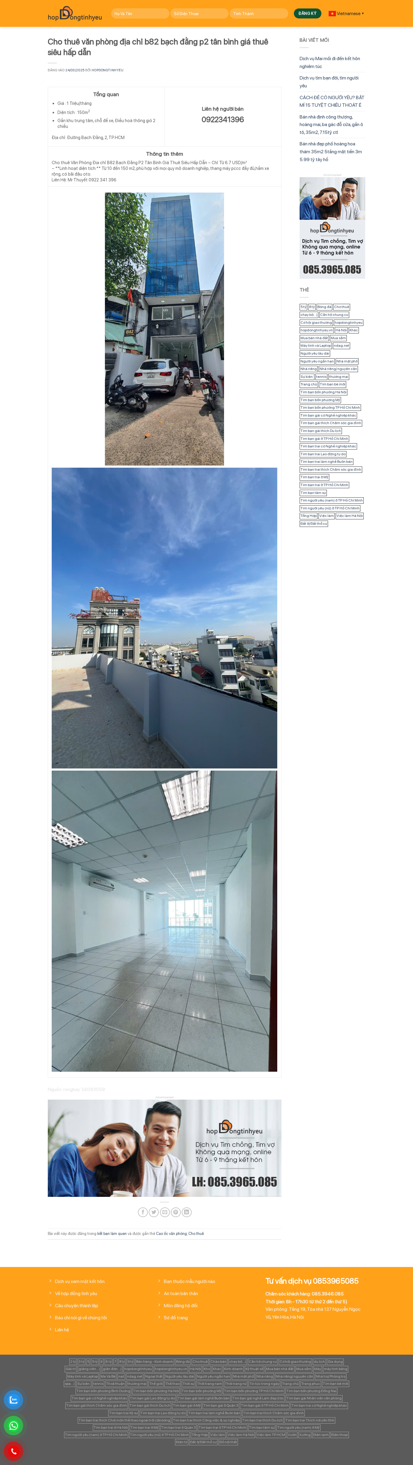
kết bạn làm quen (112, 1233)
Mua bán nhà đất (314, 338)
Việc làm (326, 516)
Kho (207, 1369)
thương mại (338, 377)
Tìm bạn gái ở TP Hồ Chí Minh (324, 439)
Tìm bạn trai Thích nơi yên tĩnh (309, 1420)
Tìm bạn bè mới (332, 384)
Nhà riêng (309, 369)
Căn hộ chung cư (334, 315)
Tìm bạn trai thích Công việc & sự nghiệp (206, 1420)
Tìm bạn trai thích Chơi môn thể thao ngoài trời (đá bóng (124, 1420)
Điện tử (181, 1442)
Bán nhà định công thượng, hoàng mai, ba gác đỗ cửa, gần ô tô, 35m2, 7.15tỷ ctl (331, 124)
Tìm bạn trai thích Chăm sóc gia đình (331, 469)
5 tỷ (303, 307)
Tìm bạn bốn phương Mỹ (320, 400)
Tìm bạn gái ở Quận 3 (220, 1405)
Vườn (292, 1435)
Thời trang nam (209, 1384)
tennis (321, 377)
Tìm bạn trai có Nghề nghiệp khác (328, 446)
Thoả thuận (115, 1384)
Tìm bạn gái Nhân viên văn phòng (314, 1398)
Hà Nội (341, 330)
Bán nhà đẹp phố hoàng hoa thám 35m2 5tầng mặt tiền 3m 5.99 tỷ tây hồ (331, 151)
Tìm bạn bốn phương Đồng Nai (311, 1391)
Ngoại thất (154, 1376)
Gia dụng (335, 1361)
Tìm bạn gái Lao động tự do (152, 1398)
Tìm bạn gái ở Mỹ (187, 1405)
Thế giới (156, 1384)
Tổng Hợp (309, 516)
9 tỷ (130, 1361)
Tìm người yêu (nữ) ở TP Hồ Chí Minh (330, 508)
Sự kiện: (307, 377)
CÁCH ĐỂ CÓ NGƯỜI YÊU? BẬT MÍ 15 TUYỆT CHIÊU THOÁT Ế (332, 101)
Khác (354, 330)
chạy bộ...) (309, 315)
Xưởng (305, 1435)
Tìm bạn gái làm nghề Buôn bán (204, 1398)
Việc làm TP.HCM (271, 1435)
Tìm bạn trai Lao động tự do (323, 454)
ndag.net (341, 345)
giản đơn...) (112, 1369)
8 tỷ (312, 307)
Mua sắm (338, 338)
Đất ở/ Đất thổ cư (314, 523)
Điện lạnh (321, 1435)
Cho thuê (196, 1233)
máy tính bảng (335, 1369)
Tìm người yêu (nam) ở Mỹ (298, 1427)
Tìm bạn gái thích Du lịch (321, 431)
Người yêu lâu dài (315, 353)
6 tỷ (109, 1361)
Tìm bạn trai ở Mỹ (314, 477)
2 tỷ (73, 1361)
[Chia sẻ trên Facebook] (143, 1212)
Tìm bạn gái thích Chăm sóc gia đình (331, 423)
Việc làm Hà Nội (350, 516)
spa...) (70, 1384)
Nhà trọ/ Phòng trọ (331, 1376)
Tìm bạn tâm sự (313, 493)
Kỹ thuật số (254, 1369)
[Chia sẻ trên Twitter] (154, 1212)
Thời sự (188, 1384)
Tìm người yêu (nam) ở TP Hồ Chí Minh (332, 500)
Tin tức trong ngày (264, 1384)
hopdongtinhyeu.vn (317, 330)
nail (121, 1376)
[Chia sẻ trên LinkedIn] (187, 1212)
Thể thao (172, 1384)
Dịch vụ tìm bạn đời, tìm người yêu (329, 82)
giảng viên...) (89, 1369)
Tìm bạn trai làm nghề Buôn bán (327, 462)
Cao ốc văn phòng (171, 1233)
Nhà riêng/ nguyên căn (338, 369)
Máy (317, 1369)
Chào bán (218, 1361)
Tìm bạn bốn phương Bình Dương (103, 1391)
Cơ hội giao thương (316, 322)
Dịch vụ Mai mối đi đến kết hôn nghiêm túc (330, 62)
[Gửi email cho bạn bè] (165, 1212)
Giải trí (71, 1369)
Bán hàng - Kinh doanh (154, 1361)
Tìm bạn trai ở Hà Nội (111, 1427)
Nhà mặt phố (347, 361)
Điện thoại (339, 1435)
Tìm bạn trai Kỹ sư (123, 1413)
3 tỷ (81, 1361)
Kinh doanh (233, 1369)
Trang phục (310, 1384)
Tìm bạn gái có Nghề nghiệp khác (328, 415)
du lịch (319, 1361)
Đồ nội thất (228, 1442)
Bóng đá (324, 307)
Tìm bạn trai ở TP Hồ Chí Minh (324, 485)
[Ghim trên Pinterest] (176, 1212)
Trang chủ (309, 384)
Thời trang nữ (236, 1384)
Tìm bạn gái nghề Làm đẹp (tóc (258, 1398)
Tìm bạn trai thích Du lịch (262, 1420)
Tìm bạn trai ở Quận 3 (178, 1427)
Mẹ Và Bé (108, 1376)
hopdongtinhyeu (107, 70)
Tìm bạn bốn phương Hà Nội (323, 392)
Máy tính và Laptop (316, 345)
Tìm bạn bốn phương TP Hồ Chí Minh (330, 407)
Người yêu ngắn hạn (317, 361)
